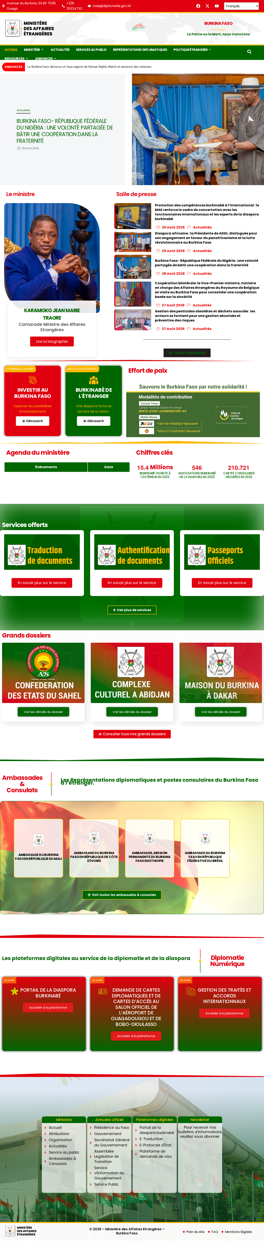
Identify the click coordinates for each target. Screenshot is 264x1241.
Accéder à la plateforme (48, 1007)
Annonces (44, 58)
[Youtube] (217, 6)
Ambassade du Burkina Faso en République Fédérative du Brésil (205, 857)
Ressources (15, 58)
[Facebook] (198, 6)
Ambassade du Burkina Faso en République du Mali (38, 856)
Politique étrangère (190, 50)
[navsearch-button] (249, 53)
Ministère (32, 50)
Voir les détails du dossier (43, 712)
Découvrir (34, 421)
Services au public (91, 50)
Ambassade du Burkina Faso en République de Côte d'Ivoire (94, 857)
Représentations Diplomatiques (140, 50)
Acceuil (11, 50)
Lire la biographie (52, 341)
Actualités (60, 50)
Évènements (46, 467)
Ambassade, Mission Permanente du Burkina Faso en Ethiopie (150, 857)
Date (108, 467)
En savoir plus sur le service (42, 582)
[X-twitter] (207, 6)
